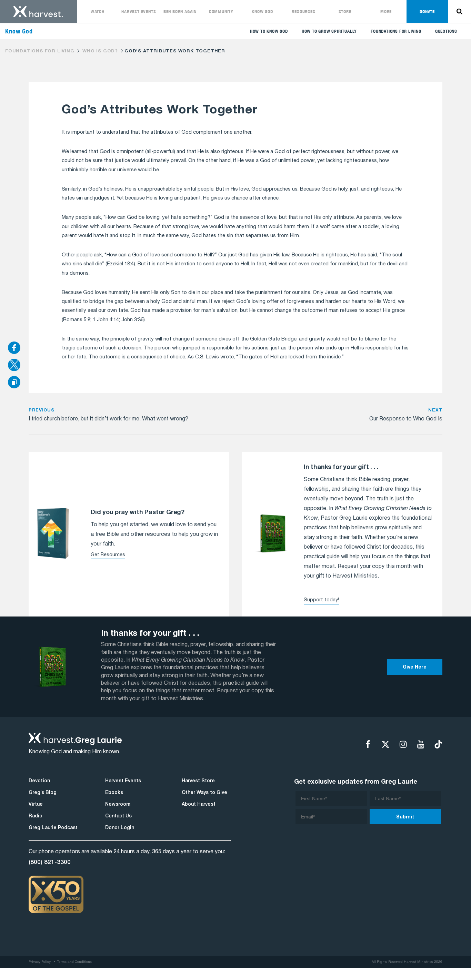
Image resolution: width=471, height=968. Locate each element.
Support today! (321, 600)
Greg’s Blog (43, 793)
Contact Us (118, 816)
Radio (35, 816)
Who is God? (100, 51)
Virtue (36, 804)
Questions (446, 31)
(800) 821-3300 (50, 862)
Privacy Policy (40, 962)
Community (221, 11)
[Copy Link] (14, 382)
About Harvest (199, 804)
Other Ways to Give (204, 793)
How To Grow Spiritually (329, 31)
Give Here (415, 667)
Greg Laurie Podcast (53, 828)
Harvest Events (138, 11)
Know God (262, 11)
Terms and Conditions (74, 962)
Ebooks (114, 793)
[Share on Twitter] (14, 366)
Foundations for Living (396, 31)
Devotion (39, 781)
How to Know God (269, 31)
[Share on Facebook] (14, 348)
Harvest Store (198, 781)
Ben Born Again (180, 11)
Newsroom (117, 804)
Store (345, 11)
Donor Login (119, 828)
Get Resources (108, 555)
